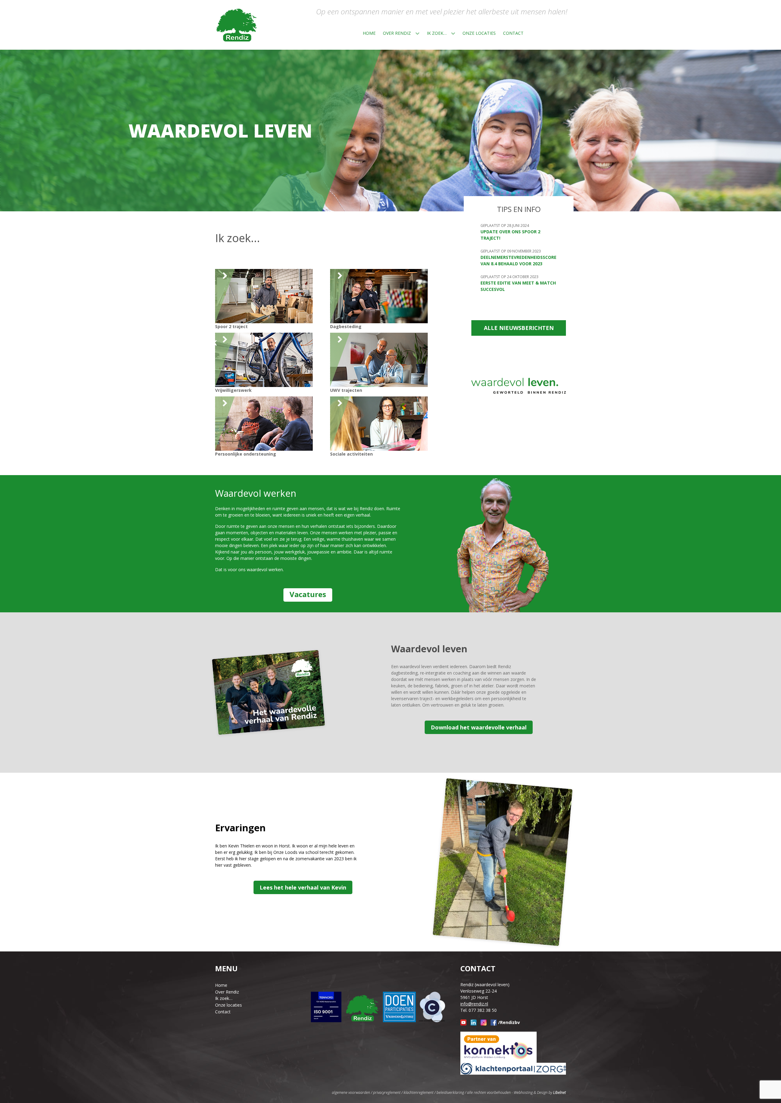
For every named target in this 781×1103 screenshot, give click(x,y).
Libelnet (559, 1092)
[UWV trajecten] (553, 32)
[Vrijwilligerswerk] (545, 32)
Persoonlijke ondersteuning (245, 454)
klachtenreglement (419, 1092)
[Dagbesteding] (538, 32)
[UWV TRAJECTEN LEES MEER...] (379, 359)
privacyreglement (387, 1092)
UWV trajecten (346, 390)
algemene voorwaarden (351, 1092)
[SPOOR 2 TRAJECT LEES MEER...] (264, 296)
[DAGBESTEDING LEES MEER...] (379, 296)
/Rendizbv (509, 1022)
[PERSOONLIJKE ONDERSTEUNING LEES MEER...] (264, 423)
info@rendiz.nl (474, 1004)
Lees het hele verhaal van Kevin (303, 887)
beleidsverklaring (450, 1092)
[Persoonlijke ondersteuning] (560, 32)
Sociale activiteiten (351, 454)
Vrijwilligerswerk (233, 390)
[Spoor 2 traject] (531, 32)
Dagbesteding (346, 326)
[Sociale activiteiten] (567, 32)
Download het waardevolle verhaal (479, 727)
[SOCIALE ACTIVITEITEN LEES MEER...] (379, 423)
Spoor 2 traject (231, 326)
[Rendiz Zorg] (236, 25)
